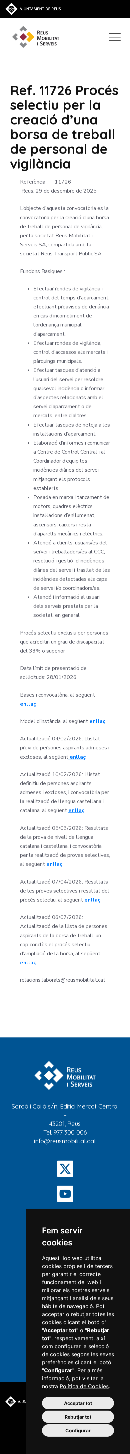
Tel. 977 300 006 (65, 1132)
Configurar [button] (78, 1430)
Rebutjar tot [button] (78, 1417)
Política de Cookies (84, 1386)
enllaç (28, 704)
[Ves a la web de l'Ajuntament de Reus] (33, 8)
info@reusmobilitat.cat (65, 1141)
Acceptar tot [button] (78, 1403)
